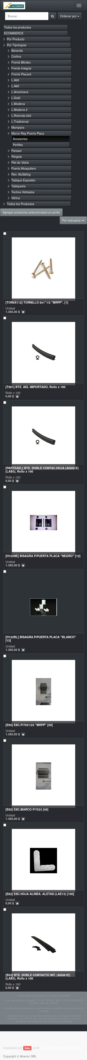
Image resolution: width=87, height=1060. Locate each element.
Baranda (17, 50)
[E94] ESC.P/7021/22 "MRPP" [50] (29, 725)
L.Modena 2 (19, 110)
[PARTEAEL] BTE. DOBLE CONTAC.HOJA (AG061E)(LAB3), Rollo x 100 (42, 469)
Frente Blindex (21, 62)
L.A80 (15, 86)
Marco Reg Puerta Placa (27, 133)
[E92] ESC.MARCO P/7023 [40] (26, 809)
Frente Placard (21, 74)
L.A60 (15, 80)
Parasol (16, 151)
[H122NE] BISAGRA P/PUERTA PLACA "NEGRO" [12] (42, 556)
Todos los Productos (20, 204)
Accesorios (20, 139)
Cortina (16, 56)
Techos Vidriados (22, 192)
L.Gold (15, 98)
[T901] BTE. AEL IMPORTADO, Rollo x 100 (35, 387)
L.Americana (19, 92)
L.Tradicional (20, 121)
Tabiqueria (18, 186)
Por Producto (15, 39)
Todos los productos (17, 27)
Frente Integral (21, 68)
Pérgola (16, 156)
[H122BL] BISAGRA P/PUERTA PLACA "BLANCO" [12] (40, 638)
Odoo (27, 1048)
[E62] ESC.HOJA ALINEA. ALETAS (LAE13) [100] (39, 894)
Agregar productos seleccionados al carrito (31, 212)
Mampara (17, 127)
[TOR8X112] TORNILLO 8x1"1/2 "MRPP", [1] (36, 302)
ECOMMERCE (13, 33)
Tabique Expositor (23, 180)
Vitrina (15, 198)
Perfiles (18, 145)
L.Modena (18, 104)
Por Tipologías (16, 45)
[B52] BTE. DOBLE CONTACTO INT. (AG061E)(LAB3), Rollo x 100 (37, 976)
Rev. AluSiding (21, 174)
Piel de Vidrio (20, 162)
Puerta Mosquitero (23, 168)
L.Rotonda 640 (21, 115)
